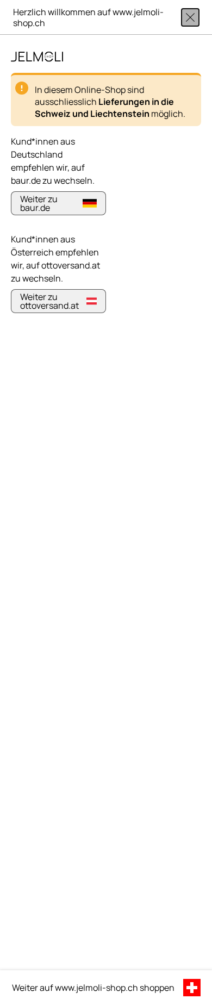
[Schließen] (190, 17)
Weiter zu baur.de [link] (39, 203)
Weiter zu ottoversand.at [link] (49, 301)
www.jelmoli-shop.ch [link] (96, 988)
